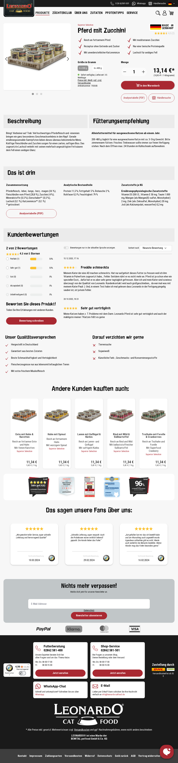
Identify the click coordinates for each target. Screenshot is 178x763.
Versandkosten (82, 729)
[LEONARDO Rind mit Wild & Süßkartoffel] (121, 416)
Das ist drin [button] (21, 173)
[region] (37, 59)
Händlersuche (164, 97)
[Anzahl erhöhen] (143, 71)
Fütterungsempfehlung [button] (121, 121)
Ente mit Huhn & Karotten (24, 435)
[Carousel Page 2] (37, 94)
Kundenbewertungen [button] (33, 235)
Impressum (35, 755)
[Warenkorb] (171, 13)
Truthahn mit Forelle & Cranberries (153, 435)
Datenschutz (89, 610)
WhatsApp (39, 694)
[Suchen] (158, 13)
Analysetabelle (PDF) (134, 97)
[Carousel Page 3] (41, 94)
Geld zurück (121, 755)
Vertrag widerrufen (149, 755)
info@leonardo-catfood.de (113, 694)
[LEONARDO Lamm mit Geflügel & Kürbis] (89, 416)
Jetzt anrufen (60, 673)
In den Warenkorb (150, 85)
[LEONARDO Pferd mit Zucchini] (37, 56)
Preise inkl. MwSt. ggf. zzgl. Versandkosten (90, 81)
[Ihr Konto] (164, 13)
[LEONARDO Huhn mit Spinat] (56, 416)
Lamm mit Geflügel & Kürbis (89, 435)
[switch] (22, 673)
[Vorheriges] (6, 59)
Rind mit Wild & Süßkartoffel (121, 435)
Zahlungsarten (53, 755)
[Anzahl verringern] (124, 71)
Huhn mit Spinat (57, 434)
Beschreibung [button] (24, 121)
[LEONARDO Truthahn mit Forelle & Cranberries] (153, 416)
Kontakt (22, 755)
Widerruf (90, 755)
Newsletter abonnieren (89, 615)
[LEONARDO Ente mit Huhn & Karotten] (24, 416)
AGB (133, 755)
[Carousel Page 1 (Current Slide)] (33, 94)
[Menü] (28, 665)
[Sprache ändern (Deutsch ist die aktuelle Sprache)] (171, 3)
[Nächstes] (68, 59)
